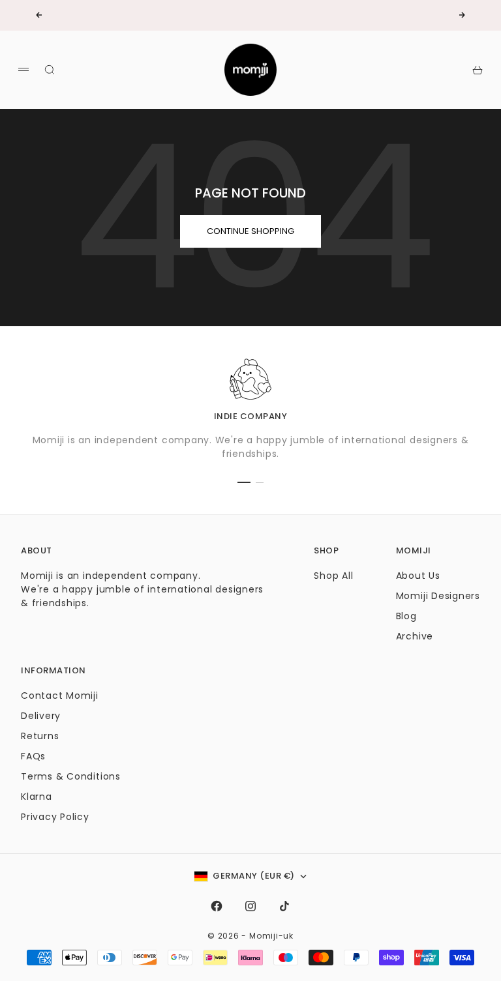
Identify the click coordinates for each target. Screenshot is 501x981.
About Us (418, 575)
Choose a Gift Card (207, 16)
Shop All (333, 575)
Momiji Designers (438, 595)
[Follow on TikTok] (284, 906)
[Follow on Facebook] (216, 906)
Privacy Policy (55, 816)
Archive (414, 636)
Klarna (36, 796)
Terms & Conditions (71, 776)
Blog (406, 615)
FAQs (33, 756)
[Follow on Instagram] (250, 906)
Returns (40, 735)
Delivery (41, 715)
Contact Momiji (60, 695)
